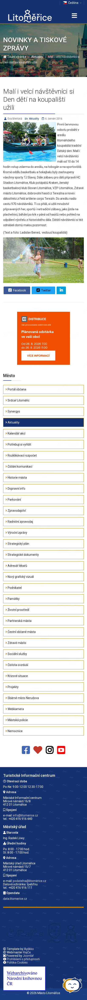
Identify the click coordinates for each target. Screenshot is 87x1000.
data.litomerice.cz (15, 898)
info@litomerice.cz (25, 815)
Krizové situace (17, 676)
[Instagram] (49, 750)
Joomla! (28, 955)
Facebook (19, 290)
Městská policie (17, 720)
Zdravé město (16, 643)
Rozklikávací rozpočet (22, 455)
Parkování (14, 499)
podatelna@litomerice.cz (29, 881)
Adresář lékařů (17, 565)
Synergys (13, 411)
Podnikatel (14, 587)
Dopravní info (16, 488)
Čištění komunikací (19, 466)
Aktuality (34, 118)
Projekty (13, 687)
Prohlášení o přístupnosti (23, 959)
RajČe (27, 952)
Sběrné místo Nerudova (23, 698)
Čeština (73, 2)
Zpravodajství (16, 510)
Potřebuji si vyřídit (19, 444)
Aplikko (29, 949)
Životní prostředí (18, 609)
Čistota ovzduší (17, 665)
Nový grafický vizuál (20, 576)
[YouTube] (61, 750)
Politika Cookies (17, 962)
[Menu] (74, 16)
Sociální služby (17, 654)
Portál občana (16, 389)
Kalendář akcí (16, 433)
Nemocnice (15, 731)
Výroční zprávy (17, 532)
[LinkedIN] (61, 290)
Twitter (46, 290)
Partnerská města (19, 621)
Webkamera (15, 709)
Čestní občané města (21, 632)
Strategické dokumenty (23, 554)
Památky (13, 598)
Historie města (17, 477)
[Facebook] (25, 750)
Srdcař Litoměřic (18, 400)
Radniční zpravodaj (20, 521)
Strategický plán (18, 543)
